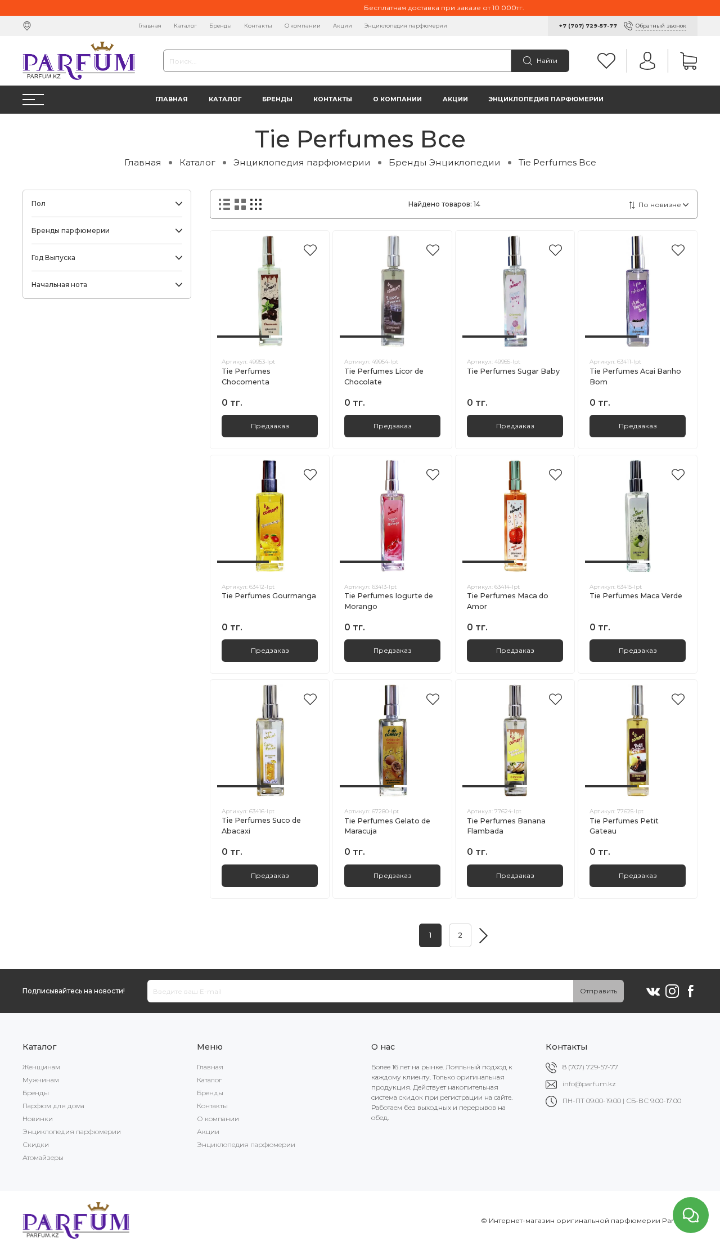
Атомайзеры (43, 1157)
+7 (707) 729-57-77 (588, 26)
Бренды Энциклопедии (445, 162)
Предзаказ (270, 426)
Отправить (598, 991)
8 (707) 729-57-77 (590, 1067)
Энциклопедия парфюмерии (405, 26)
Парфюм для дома (53, 1105)
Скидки (35, 1144)
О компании (303, 26)
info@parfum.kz (589, 1083)
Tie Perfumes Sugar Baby (513, 371)
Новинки (37, 1118)
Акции (342, 26)
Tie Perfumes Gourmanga (269, 596)
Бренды (220, 26)
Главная (149, 26)
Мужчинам (40, 1080)
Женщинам (41, 1067)
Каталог (185, 26)
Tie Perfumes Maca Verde (636, 596)
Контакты (258, 26)
